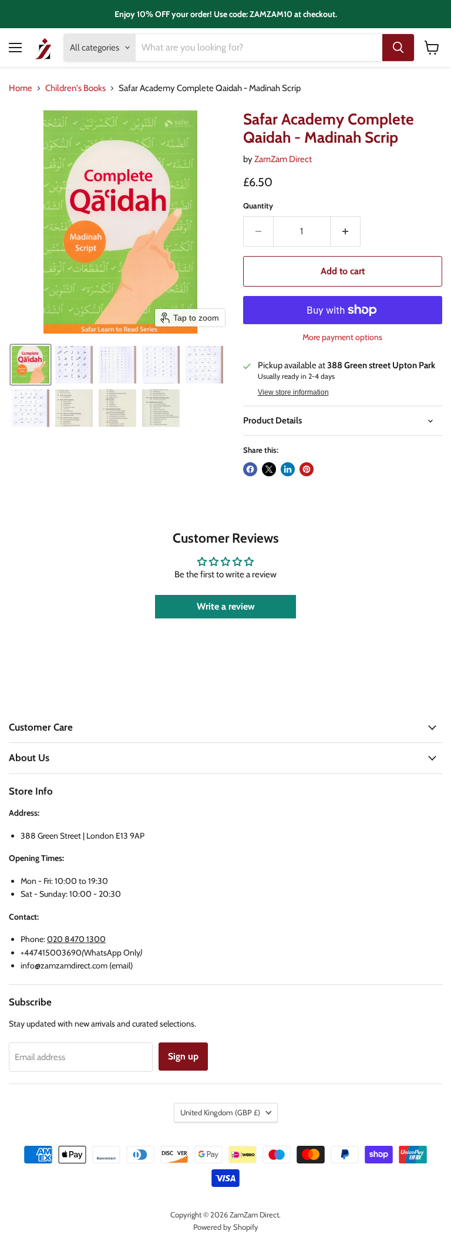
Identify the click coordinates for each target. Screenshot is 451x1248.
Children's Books (75, 88)
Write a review (226, 606)
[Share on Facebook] (250, 469)
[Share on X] (269, 469)
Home (20, 88)
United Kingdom (220, 1112)
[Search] (398, 47)
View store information (293, 392)
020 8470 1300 (76, 939)
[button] (31, 365)
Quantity (258, 205)
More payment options (342, 337)
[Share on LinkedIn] (288, 469)
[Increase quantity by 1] (346, 231)
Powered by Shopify (225, 1227)
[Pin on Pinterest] (306, 469)
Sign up (183, 1056)
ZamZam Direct (283, 159)
